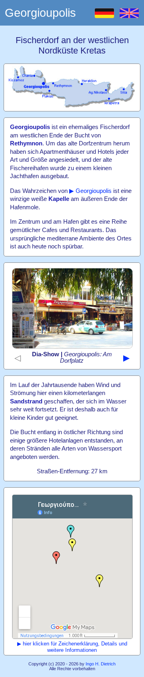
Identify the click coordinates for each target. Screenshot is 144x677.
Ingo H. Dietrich (101, 663)
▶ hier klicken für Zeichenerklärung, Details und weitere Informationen (72, 647)
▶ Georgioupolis (90, 191)
